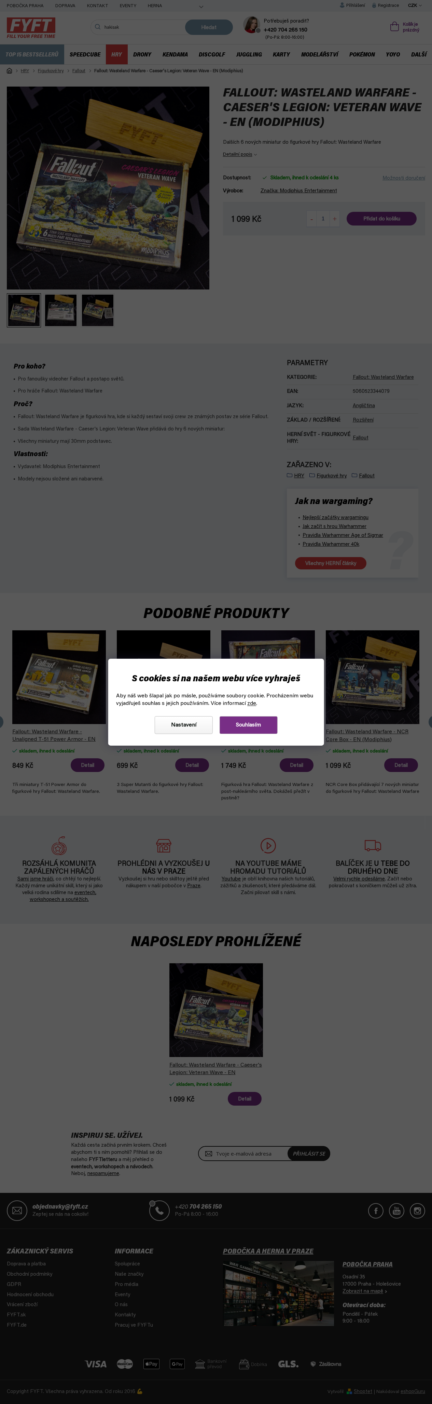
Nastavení (183, 725)
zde (251, 703)
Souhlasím (248, 725)
